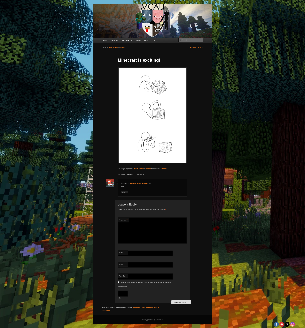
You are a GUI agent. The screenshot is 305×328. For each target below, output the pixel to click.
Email (123, 264)
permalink (164, 169)
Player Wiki (114, 40)
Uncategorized (139, 169)
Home (105, 40)
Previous (192, 47)
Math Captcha (122, 287)
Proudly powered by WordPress (152, 320)
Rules (146, 40)
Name (123, 252)
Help (153, 40)
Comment (123, 220)
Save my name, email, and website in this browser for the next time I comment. (146, 282)
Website (122, 276)
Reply (124, 192)
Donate (138, 40)
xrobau (122, 48)
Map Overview (127, 40)
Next (200, 47)
